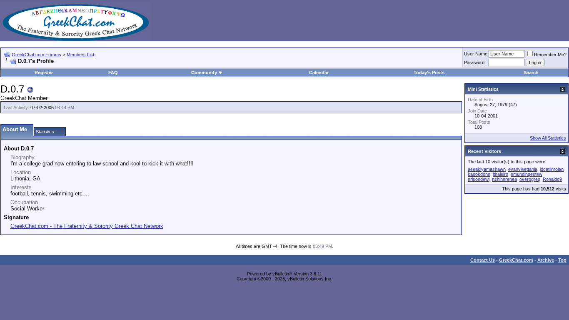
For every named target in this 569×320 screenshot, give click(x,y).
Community (204, 72)
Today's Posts (429, 72)
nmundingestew (526, 174)
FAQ (113, 72)
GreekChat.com (516, 260)
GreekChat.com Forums (36, 54)
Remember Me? (550, 54)
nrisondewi (478, 179)
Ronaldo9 (552, 179)
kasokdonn (479, 174)
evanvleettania (522, 169)
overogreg (529, 179)
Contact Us (482, 260)
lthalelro (500, 174)
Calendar (319, 72)
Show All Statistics (548, 137)
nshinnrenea (504, 179)
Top (562, 260)
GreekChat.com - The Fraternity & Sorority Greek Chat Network (86, 226)
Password (474, 62)
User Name (475, 53)
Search (531, 72)
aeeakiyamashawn (487, 169)
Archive (545, 260)
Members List (80, 54)
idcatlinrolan (552, 169)
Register (44, 72)
